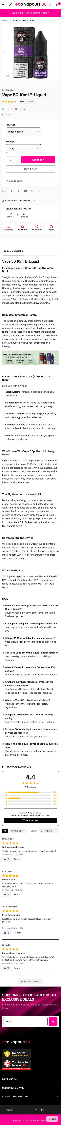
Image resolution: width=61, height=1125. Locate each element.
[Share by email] (32, 191)
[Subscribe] (53, 1021)
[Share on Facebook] (11, 191)
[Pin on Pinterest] (25, 191)
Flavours (10, 124)
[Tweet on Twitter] (18, 191)
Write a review (30, 820)
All (5, 831)
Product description (13, 250)
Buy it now (30, 168)
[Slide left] (3, 13)
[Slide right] (56, 52)
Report (17, 859)
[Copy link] (39, 191)
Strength (10, 141)
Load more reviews (30, 981)
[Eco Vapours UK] (16, 1043)
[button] (3, 4)
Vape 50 (8, 90)
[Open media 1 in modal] (30, 52)
